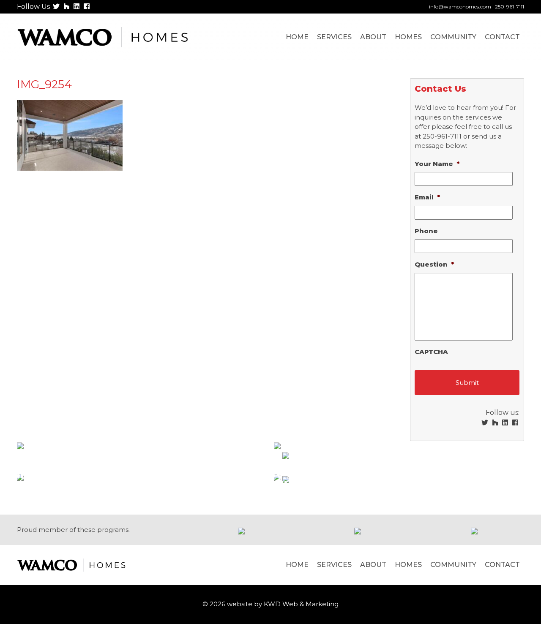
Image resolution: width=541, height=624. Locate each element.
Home (297, 37)
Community (453, 37)
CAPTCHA (431, 352)
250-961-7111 (509, 6)
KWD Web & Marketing (301, 604)
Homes (408, 37)
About (373, 37)
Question (434, 264)
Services (334, 37)
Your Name (437, 164)
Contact (502, 37)
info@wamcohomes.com (460, 6)
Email (427, 197)
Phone (426, 231)
